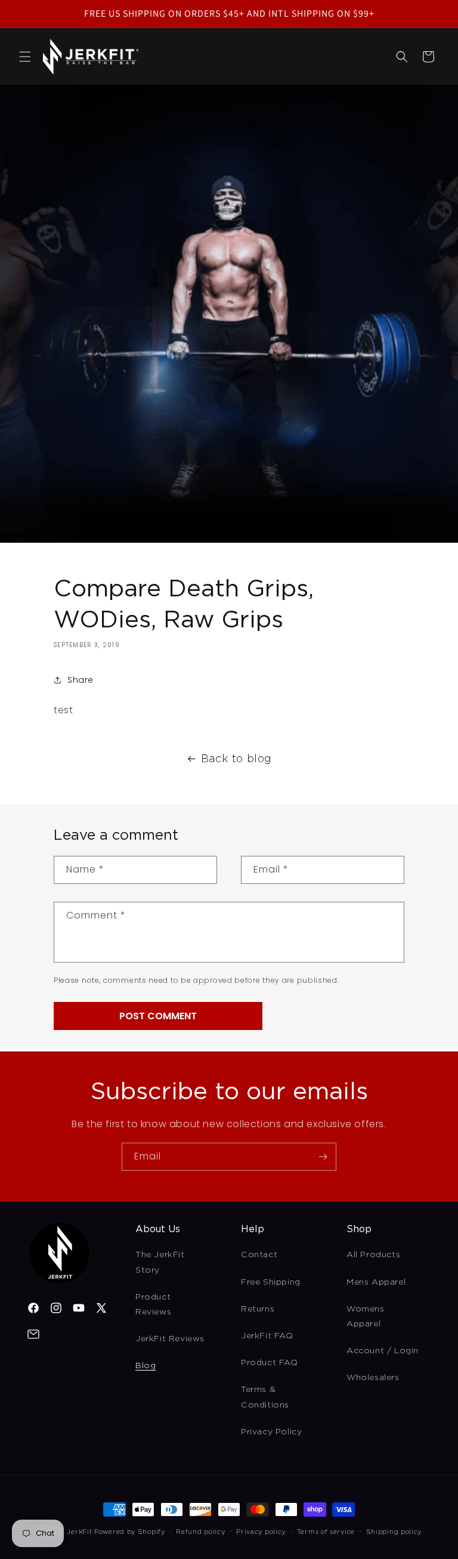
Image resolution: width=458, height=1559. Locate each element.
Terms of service (326, 1531)
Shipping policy (394, 1531)
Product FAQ (269, 1362)
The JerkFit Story (160, 1261)
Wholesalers (373, 1377)
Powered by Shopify (129, 1531)
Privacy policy (261, 1531)
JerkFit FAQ (267, 1335)
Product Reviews (153, 1304)
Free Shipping (271, 1281)
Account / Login (382, 1350)
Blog (145, 1365)
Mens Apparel (376, 1281)
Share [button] (80, 680)
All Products (373, 1254)
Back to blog (236, 758)
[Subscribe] (323, 1157)
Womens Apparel (365, 1316)
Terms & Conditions (265, 1396)
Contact (259, 1254)
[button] (25, 57)
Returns (257, 1308)
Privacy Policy (271, 1431)
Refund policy (200, 1531)
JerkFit (79, 1531)
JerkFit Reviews (170, 1338)
